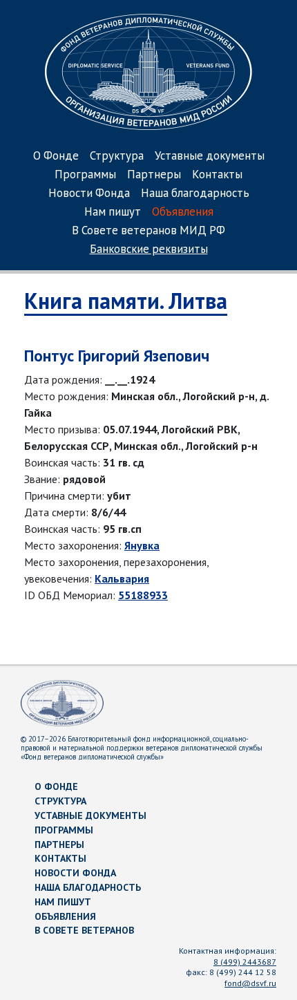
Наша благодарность (195, 193)
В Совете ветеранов (84, 930)
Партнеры (154, 175)
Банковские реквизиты (149, 249)
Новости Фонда (89, 193)
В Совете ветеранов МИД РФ (148, 231)
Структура (117, 156)
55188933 (143, 595)
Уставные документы (210, 156)
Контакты (217, 175)
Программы (85, 175)
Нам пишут (112, 212)
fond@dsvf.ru (250, 983)
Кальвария (122, 578)
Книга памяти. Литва (125, 300)
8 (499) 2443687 (244, 961)
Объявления (182, 212)
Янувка (142, 545)
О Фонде (56, 156)
